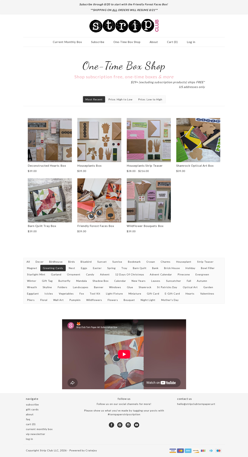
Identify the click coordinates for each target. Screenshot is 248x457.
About (154, 42)
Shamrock (145, 287)
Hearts (190, 293)
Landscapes (80, 287)
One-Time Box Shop (127, 42)
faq (28, 419)
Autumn (202, 280)
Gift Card (153, 293)
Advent (105, 274)
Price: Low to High (150, 99)
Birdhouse (56, 261)
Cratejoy (91, 450)
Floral (43, 299)
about (30, 414)
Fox (82, 293)
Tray (124, 268)
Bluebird (86, 261)
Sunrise (117, 261)
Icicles (48, 293)
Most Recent (94, 99)
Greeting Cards (53, 268)
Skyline (47, 287)
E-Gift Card (172, 293)
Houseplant (184, 261)
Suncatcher (173, 280)
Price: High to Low (120, 99)
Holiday (190, 268)
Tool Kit (95, 293)
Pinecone (184, 274)
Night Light (148, 299)
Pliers (30, 299)
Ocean (150, 261)
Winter (31, 280)
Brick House (172, 268)
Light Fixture (114, 293)
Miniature (135, 293)
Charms (165, 261)
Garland (56, 274)
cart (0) (31, 424)
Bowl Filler (208, 268)
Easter (97, 268)
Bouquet (129, 299)
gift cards (32, 409)
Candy (90, 274)
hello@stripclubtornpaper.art (196, 403)
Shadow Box (101, 280)
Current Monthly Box (67, 42)
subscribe (32, 404)
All (28, 261)
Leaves (155, 280)
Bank (155, 268)
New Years (139, 280)
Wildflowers (94, 299)
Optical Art (190, 287)
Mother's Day (170, 299)
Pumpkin (75, 299)
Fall (189, 280)
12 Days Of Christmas (129, 274)
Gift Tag (47, 280)
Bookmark (134, 261)
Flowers (113, 299)
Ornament (73, 274)
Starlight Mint (36, 274)
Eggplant (33, 293)
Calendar (120, 280)
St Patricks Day (167, 287)
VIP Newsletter (35, 434)
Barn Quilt (140, 268)
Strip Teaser (205, 261)
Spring (111, 268)
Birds (71, 261)
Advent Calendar (161, 274)
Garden (208, 287)
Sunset (102, 261)
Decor (39, 261)
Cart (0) (172, 42)
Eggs (84, 268)
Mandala (81, 280)
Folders (63, 287)
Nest (72, 268)
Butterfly (64, 280)
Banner (98, 287)
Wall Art (58, 299)
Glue (130, 287)
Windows (115, 287)
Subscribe (97, 42)
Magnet (32, 268)
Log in (191, 42)
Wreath (32, 287)
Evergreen (202, 274)
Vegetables (66, 293)
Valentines (207, 293)
